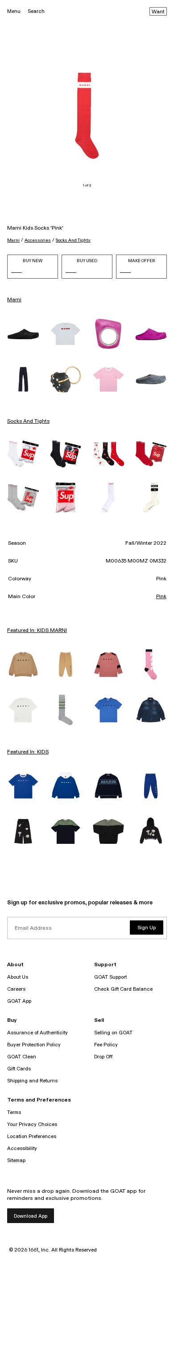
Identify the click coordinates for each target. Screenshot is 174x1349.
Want (158, 12)
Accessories (38, 240)
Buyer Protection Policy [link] (34, 1044)
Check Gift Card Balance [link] (123, 989)
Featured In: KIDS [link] (28, 752)
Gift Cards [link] (19, 1068)
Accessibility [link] (22, 1148)
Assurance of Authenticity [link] (37, 1032)
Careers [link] (16, 989)
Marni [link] (14, 300)
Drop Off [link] (103, 1056)
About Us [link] (17, 977)
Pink (161, 597)
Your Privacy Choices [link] (32, 1124)
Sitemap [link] (16, 1160)
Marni (13, 240)
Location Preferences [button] (31, 1136)
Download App (30, 1216)
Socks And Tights (73, 240)
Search (36, 11)
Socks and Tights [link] (28, 421)
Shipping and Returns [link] (32, 1080)
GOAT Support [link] (110, 977)
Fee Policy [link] (106, 1044)
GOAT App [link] (19, 1001)
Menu (14, 11)
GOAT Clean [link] (21, 1056)
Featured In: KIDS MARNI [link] (37, 630)
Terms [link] (14, 1112)
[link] (23, 334)
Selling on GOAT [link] (113, 1032)
